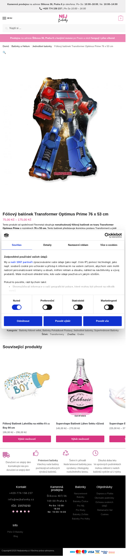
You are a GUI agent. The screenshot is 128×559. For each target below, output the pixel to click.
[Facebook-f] (29, 511)
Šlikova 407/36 (57, 495)
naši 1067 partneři (21, 262)
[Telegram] (21, 511)
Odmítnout (23, 321)
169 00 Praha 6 (57, 500)
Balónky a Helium (21, 46)
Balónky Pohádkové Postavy (57, 330)
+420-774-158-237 (21, 493)
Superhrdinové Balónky (106, 330)
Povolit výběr (62, 321)
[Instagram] (25, 511)
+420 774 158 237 (52, 8)
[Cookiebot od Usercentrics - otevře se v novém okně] (107, 235)
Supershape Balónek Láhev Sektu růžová (80, 423)
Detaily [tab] (47, 244)
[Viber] (17, 511)
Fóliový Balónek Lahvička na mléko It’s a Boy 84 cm (26, 425)
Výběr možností (27, 439)
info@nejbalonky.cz (21, 499)
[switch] (47, 307)
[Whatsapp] (13, 511)
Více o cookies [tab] (108, 244)
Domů (6, 46)
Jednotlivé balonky (42, 46)
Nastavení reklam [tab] (78, 244)
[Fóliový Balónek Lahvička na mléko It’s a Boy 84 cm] (27, 387)
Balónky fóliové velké (30, 330)
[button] (4, 52)
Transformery (57, 334)
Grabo (80, 334)
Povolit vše (102, 321)
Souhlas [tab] (17, 244)
